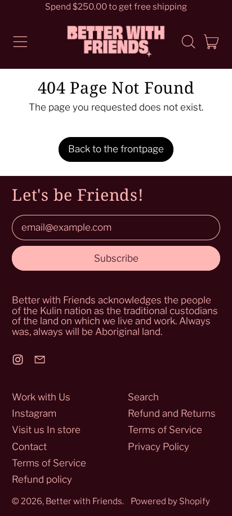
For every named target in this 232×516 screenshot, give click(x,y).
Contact (29, 446)
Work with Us (41, 397)
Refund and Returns (172, 413)
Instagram (34, 413)
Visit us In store (46, 429)
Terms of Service (49, 463)
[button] (188, 41)
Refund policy (42, 479)
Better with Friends (84, 501)
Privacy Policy (158, 446)
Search (143, 397)
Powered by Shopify (170, 501)
